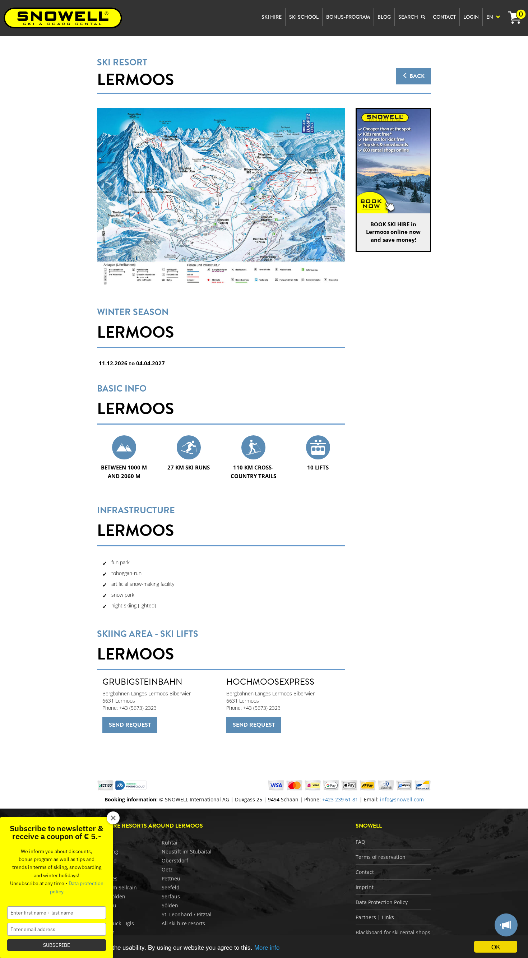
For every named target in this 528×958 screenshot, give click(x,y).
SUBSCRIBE (56, 945)
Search (408, 16)
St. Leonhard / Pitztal (187, 914)
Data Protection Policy (382, 902)
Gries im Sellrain (117, 887)
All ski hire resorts (183, 923)
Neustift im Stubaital (187, 851)
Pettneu (171, 878)
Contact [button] (444, 16)
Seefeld (171, 887)
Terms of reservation (381, 856)
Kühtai (169, 842)
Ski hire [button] (271, 16)
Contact (365, 872)
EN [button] (490, 16)
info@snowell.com (402, 799)
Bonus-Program (348, 16)
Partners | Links (375, 917)
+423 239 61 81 (340, 799)
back (416, 76)
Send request (130, 725)
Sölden (170, 905)
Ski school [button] (304, 16)
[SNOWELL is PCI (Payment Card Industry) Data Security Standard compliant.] (131, 784)
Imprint (365, 887)
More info (266, 947)
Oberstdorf (175, 860)
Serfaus (171, 896)
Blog (384, 16)
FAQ (360, 841)
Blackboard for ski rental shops (393, 932)
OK (495, 946)
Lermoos (135, 80)
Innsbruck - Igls (115, 923)
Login (471, 16)
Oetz (167, 869)
